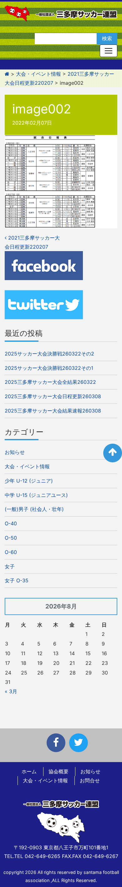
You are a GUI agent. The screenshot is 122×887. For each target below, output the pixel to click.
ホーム (29, 771)
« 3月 (11, 691)
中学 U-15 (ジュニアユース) (36, 495)
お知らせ (15, 452)
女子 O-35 (16, 580)
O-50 (11, 538)
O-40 (11, 523)
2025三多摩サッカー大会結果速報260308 (53, 411)
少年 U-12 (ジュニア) (29, 481)
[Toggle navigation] (108, 51)
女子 (10, 566)
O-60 (11, 552)
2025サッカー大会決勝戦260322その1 (49, 368)
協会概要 (58, 771)
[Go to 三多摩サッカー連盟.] (7, 74)
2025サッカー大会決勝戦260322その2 (49, 354)
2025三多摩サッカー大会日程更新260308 (53, 396)
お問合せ (90, 780)
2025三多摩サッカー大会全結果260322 (50, 382)
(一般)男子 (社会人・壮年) (34, 509)
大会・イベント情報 (27, 466)
